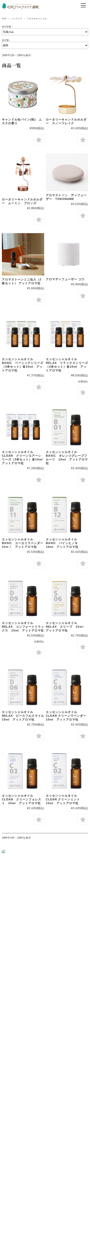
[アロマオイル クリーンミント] (67, 770)
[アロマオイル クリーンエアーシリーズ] (23, 427)
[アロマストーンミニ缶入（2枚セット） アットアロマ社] (23, 254)
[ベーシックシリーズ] (23, 334)
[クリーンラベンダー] (67, 687)
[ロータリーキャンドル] (23, 174)
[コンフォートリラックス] (23, 598)
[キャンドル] (23, 94)
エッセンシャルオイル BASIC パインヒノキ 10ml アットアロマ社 (63, 543)
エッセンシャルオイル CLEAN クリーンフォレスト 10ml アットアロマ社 (21, 799)
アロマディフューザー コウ (65, 279)
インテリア (16, 18)
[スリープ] (67, 598)
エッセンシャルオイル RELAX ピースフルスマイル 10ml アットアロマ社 (24, 715)
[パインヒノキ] (67, 514)
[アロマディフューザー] (67, 254)
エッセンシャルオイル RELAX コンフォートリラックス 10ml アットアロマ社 (23, 626)
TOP (4, 18)
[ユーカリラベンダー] (23, 514)
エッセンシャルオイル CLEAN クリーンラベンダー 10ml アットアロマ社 (67, 715)
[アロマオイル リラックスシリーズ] (67, 334)
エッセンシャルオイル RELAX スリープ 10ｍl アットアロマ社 (66, 626)
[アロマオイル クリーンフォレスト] (23, 770)
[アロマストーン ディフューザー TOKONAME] (67, 172)
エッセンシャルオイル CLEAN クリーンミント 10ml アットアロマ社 (64, 799)
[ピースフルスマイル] (23, 687)
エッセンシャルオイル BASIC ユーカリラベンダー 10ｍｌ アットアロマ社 (24, 543)
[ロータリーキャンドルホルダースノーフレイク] (67, 94)
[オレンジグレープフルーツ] (67, 427)
